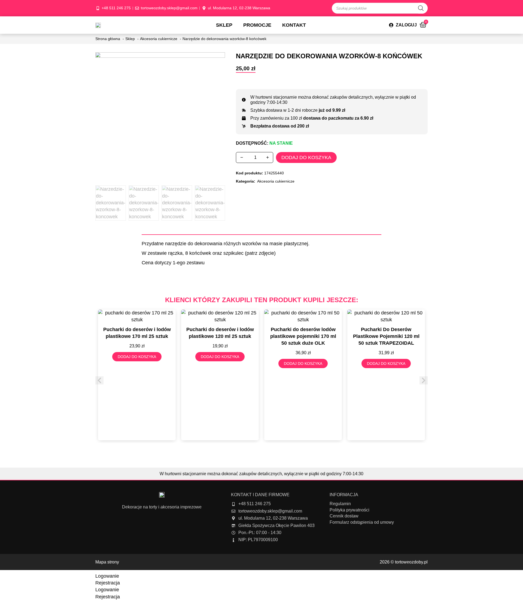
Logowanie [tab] (107, 576)
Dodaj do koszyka (306, 157)
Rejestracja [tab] (107, 583)
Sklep (224, 25)
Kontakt (294, 25)
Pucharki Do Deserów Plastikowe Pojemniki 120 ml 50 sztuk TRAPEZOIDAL (386, 336)
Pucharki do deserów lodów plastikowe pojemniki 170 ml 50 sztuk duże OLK (303, 336)
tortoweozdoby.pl (411, 562)
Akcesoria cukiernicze (275, 181)
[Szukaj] (421, 8)
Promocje (257, 25)
